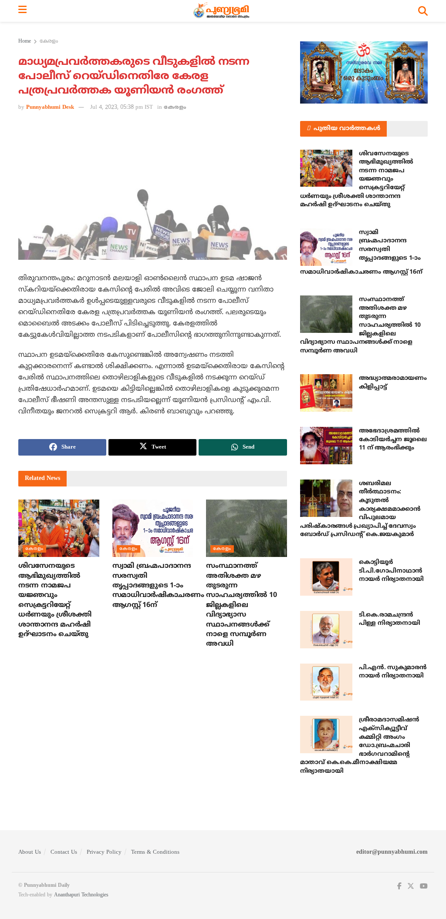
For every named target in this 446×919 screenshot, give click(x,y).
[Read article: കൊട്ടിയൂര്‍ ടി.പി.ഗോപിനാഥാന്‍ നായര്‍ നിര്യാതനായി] (326, 577)
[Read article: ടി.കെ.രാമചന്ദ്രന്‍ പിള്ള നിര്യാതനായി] (326, 629)
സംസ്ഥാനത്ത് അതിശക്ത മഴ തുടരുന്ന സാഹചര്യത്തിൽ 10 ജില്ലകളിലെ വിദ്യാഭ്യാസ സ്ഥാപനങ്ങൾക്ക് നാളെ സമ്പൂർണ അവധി (241, 605)
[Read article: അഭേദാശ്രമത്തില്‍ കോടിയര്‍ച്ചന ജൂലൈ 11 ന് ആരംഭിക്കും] (326, 445)
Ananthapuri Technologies (81, 895)
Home (24, 41)
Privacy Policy (104, 852)
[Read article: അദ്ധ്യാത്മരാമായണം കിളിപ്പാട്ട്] (326, 393)
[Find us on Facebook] (399, 886)
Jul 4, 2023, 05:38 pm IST (121, 107)
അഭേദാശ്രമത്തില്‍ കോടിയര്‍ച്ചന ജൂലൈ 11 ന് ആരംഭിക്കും (393, 439)
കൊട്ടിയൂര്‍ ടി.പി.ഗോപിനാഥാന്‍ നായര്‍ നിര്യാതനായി (391, 571)
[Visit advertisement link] (364, 72)
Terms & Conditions (155, 852)
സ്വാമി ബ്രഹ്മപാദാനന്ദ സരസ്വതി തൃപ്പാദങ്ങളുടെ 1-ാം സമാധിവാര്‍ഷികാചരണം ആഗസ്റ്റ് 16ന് (158, 586)
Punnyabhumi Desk (50, 107)
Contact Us (64, 852)
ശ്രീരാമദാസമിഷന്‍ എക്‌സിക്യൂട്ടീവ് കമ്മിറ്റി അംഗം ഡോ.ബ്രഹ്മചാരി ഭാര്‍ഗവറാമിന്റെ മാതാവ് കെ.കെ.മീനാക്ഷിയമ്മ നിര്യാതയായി (359, 745)
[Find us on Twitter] (410, 886)
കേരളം (49, 41)
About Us (29, 852)
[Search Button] (423, 11)
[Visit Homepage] (222, 11)
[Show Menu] (22, 11)
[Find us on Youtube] (424, 886)
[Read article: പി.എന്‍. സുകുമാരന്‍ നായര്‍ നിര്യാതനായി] (326, 682)
